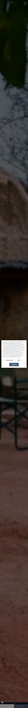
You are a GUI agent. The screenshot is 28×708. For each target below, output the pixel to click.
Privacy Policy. (9, 349)
